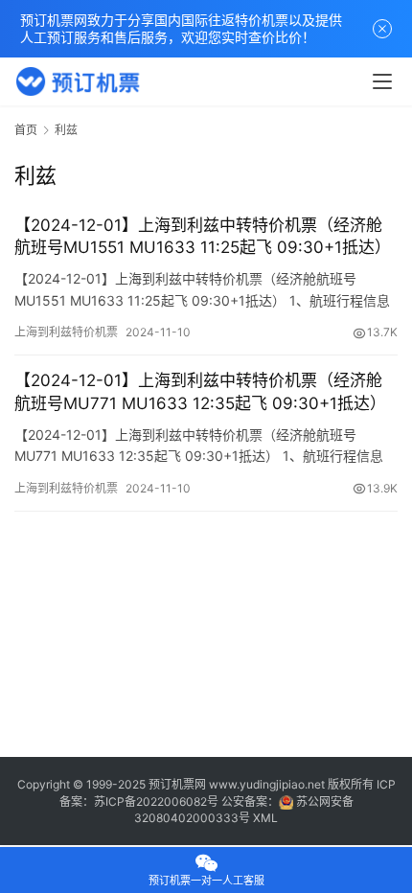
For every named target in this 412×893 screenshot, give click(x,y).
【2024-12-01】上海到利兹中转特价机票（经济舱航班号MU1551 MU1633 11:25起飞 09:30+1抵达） (202, 236)
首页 (25, 130)
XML (265, 818)
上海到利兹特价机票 (66, 332)
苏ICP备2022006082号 (156, 801)
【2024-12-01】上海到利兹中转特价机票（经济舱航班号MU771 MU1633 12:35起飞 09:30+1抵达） (200, 391)
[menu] (382, 81)
